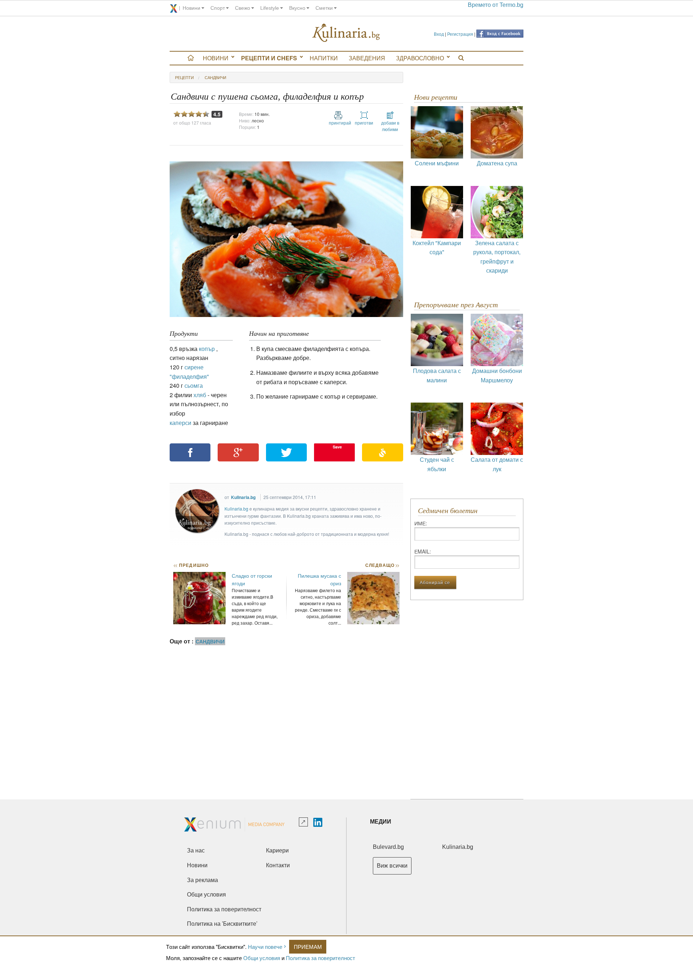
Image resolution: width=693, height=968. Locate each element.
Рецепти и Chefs (269, 58)
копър (207, 348)
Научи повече (265, 946)
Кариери (277, 850)
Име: (420, 523)
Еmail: (422, 551)
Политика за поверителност (320, 958)
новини (191, 8)
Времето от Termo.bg (495, 5)
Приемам (308, 946)
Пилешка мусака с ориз (319, 579)
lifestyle (269, 8)
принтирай (338, 123)
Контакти (278, 865)
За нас (196, 850)
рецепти (184, 77)
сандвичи (215, 77)
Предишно (191, 565)
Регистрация (460, 34)
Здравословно (420, 58)
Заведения (367, 58)
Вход (439, 34)
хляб (199, 395)
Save (337, 447)
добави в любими (390, 126)
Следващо (382, 565)
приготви (364, 123)
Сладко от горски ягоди (252, 579)
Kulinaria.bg (243, 497)
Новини (215, 58)
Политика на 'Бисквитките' (222, 924)
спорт (217, 8)
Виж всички (392, 866)
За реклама (202, 880)
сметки (324, 8)
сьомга (193, 385)
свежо (242, 8)
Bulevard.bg (388, 847)
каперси (180, 422)
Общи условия (261, 958)
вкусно (297, 8)
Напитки (324, 58)
